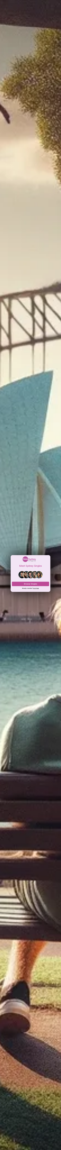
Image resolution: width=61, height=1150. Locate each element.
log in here (36, 588)
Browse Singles (30, 584)
